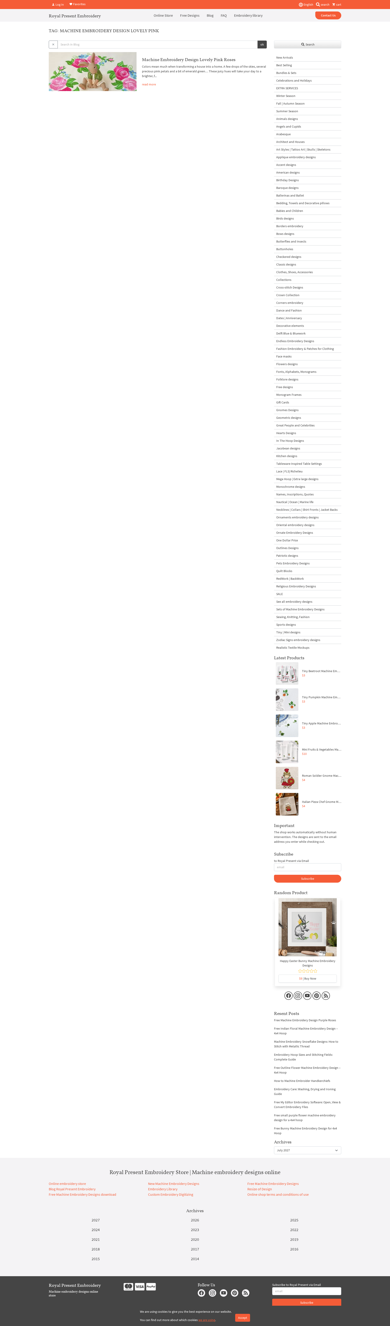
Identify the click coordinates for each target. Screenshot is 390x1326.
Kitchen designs (286, 456)
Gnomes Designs (287, 410)
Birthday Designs (287, 180)
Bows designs (285, 234)
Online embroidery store (67, 1183)
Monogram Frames (289, 395)
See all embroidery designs (294, 602)
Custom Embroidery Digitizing (170, 1194)
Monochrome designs (290, 487)
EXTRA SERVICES (287, 88)
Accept (242, 1318)
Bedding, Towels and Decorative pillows (303, 203)
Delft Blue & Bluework (291, 333)
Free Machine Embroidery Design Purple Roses (305, 1020)
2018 (96, 1249)
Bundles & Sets (286, 73)
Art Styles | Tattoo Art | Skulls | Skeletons (303, 149)
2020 (195, 1239)
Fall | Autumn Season (290, 103)
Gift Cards (282, 402)
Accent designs (286, 165)
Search (310, 44)
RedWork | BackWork (290, 579)
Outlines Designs (287, 548)
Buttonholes (284, 249)
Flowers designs (287, 364)
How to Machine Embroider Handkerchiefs (302, 1081)
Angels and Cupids (288, 126)
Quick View (308, 930)
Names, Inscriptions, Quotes (295, 494)
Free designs (284, 387)
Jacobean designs (288, 448)
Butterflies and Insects (291, 241)
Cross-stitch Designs (289, 287)
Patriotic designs (287, 556)
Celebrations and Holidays (294, 80)
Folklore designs (287, 379)
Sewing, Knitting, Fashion (293, 617)
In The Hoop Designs (290, 441)
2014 (195, 1258)
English (308, 4)
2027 (96, 1220)
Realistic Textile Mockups (292, 648)
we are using (206, 1320)
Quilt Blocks (284, 571)
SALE (279, 594)
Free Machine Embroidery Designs (273, 1183)
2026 (195, 1220)
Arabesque (283, 134)
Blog (210, 15)
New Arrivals (284, 57)
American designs (288, 172)
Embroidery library (248, 15)
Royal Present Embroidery (75, 15)
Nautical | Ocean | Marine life (294, 502)
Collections (283, 280)
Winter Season (285, 96)
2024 (96, 1229)
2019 (294, 1239)
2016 (294, 1249)
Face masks (284, 356)
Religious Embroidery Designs (296, 586)
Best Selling (284, 65)
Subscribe (307, 879)
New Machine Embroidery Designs (173, 1183)
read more (149, 84)
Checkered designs (288, 257)
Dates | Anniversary (289, 318)
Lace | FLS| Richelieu (289, 471)
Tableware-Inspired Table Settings (299, 464)
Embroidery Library (162, 1189)
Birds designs (285, 218)
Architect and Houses (290, 142)
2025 (294, 1220)
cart (338, 4)
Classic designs (286, 264)
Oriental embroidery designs (295, 525)
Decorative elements (290, 326)
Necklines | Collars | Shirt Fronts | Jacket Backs (307, 510)
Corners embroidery (289, 303)
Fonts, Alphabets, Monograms (296, 372)
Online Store (163, 15)
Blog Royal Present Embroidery (72, 1189)
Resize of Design (259, 1189)
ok (262, 44)
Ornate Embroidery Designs (294, 533)
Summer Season (287, 111)
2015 (96, 1258)
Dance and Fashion (289, 310)
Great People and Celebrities (295, 425)
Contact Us (328, 15)
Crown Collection (287, 295)
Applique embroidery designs (296, 157)
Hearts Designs (286, 433)
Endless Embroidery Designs (295, 341)
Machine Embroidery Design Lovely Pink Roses (189, 59)
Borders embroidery (289, 226)
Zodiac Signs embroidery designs (298, 640)
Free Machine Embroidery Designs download (82, 1194)
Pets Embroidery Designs (293, 563)
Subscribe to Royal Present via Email (296, 1285)
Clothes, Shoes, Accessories (294, 272)
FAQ (224, 15)
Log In (59, 4)
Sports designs (286, 625)
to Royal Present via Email (291, 861)
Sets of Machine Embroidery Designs (300, 609)
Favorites (79, 4)
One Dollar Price (287, 540)
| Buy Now (307, 978)
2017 (195, 1249)
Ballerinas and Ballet (290, 195)
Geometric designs (288, 418)
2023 (195, 1229)
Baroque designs (287, 188)
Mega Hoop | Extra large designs (297, 479)
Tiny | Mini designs (288, 632)
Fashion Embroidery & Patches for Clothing (305, 349)
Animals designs (287, 119)
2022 (294, 1229)
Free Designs (190, 15)
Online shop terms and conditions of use (278, 1194)
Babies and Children (289, 211)
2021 (96, 1239)
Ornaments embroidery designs (297, 517)
